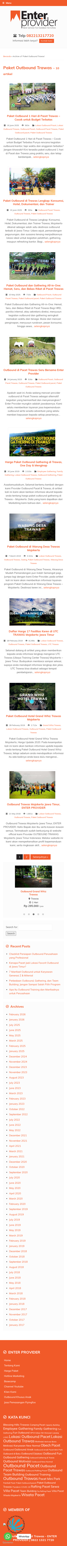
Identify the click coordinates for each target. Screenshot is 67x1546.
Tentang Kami (12, 1365)
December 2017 (18, 1309)
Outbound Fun (52, 1453)
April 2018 (15, 1288)
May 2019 (14, 1230)
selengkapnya (41, 156)
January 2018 (16, 1303)
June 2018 (15, 1277)
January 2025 (16, 1051)
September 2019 (18, 1209)
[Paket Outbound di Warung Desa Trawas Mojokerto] (33, 527)
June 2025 (15, 1030)
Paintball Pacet (9, 1483)
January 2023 (16, 1103)
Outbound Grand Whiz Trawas (33, 893)
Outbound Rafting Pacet (36, 1470)
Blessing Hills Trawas (16, 1424)
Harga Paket (11, 1370)
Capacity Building (53, 1425)
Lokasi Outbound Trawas (26, 475)
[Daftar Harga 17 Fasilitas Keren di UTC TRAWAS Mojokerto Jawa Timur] (33, 612)
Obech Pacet (50, 1445)
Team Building (28, 1491)
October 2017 (17, 1319)
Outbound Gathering (47, 475)
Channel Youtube (13, 1386)
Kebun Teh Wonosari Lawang (47, 1433)
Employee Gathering (46, 471)
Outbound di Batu (11, 1453)
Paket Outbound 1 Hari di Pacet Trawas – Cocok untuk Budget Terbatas (33, 117)
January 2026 (16, 1019)
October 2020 (17, 1167)
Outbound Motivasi (17, 1461)
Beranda (7, 56)
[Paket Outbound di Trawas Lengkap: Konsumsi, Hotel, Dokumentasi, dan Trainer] (33, 181)
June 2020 (15, 1182)
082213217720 (40, 35)
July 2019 (14, 1219)
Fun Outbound (21, 1432)
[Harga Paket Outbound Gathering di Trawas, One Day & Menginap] (33, 443)
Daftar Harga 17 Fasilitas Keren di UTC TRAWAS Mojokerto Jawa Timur (33, 633)
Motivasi (39, 1441)
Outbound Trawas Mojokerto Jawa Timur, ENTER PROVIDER (33, 806)
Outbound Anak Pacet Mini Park (48, 1449)
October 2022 (17, 1109)
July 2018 (14, 1272)
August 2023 (16, 1077)
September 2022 (18, 1114)
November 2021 (18, 1140)
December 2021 (18, 1135)
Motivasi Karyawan (14, 1445)
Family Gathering (45, 1428)
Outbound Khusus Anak (17, 1397)
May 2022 (14, 1130)
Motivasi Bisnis (50, 1442)
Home (7, 1360)
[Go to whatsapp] (8, 1536)
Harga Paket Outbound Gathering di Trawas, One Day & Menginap (33, 463)
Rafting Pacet (40, 1486)
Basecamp (10, 1381)
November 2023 (18, 1072)
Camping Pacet (37, 1425)
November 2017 (18, 1314)
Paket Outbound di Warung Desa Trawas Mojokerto (33, 548)
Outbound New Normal (42, 1461)
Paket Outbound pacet (29, 298)
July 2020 (14, 1177)
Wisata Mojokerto (12, 1495)
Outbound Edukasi (31, 1453)
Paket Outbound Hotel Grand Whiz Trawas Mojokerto (33, 717)
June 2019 (15, 1225)
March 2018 (16, 1293)
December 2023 (18, 1067)
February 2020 (17, 1203)
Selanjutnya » (40, 856)
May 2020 (14, 1188)
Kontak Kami (46, 41)
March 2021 (16, 1151)
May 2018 (14, 1282)
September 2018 (18, 1261)
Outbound (8, 1449)
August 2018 (16, 1267)
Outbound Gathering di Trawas (42, 1458)
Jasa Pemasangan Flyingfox (20, 1402)
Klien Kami (10, 1391)
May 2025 (14, 1035)
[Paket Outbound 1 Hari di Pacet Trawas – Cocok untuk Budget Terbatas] (33, 97)
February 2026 (17, 1014)
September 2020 (18, 1172)
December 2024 (18, 1056)
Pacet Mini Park (49, 1479)
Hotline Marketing (14, 1376)
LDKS (5, 1437)
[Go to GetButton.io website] (8, 1543)
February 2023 (17, 1098)
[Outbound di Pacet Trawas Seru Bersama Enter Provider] (33, 351)
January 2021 (16, 1156)
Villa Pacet (58, 1491)
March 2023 (16, 1093)
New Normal (33, 1445)
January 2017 (16, 1324)
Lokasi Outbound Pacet (45, 125)
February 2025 (17, 1046)
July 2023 (14, 1082)
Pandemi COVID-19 (21, 1487)
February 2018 (17, 1298)
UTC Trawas (53, 644)
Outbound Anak (23, 1449)
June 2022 (15, 1124)
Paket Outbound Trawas (41, 132)
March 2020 (16, 1198)
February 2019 (17, 1240)
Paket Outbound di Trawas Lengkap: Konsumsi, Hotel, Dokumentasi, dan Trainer (33, 202)
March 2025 (16, 1040)
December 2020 (18, 1161)
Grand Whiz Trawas (52, 725)
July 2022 (14, 1119)
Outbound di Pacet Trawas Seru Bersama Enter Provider (33, 371)
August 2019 (16, 1214)
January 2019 (16, 1246)
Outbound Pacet (27, 129)
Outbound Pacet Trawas (47, 129)
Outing (24, 559)
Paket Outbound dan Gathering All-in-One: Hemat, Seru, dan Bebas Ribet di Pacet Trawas (33, 287)
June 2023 (15, 1088)
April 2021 (15, 1145)
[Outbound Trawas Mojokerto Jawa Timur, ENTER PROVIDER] (33, 785)
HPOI (32, 1433)
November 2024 (18, 1061)
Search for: (12, 927)
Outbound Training (38, 1474)
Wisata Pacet (33, 1494)
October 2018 (17, 1256)
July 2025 (14, 1024)
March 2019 (16, 1235)
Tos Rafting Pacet (44, 1491)
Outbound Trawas (22, 213)
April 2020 (15, 1193)
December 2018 (18, 1251)
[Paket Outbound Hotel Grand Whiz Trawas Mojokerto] (33, 697)
